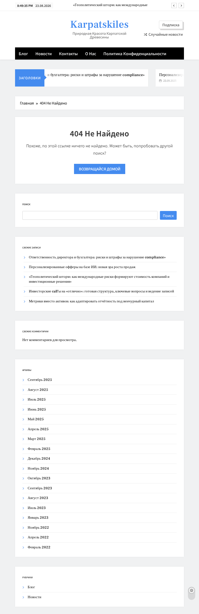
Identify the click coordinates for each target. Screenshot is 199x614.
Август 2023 (38, 498)
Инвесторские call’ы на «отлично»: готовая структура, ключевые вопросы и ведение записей (101, 291)
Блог (23, 53)
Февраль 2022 (39, 547)
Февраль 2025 (39, 449)
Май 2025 (36, 419)
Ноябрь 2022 (38, 527)
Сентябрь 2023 (40, 488)
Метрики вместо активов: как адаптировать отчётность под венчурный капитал (91, 301)
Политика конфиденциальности (134, 53)
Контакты (68, 53)
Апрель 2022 (38, 537)
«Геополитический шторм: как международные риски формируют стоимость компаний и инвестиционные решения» (110, 5)
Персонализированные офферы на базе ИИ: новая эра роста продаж (82, 267)
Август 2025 (38, 389)
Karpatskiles (99, 24)
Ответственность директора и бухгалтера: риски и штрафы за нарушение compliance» (97, 257)
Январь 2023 (38, 517)
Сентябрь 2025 (40, 379)
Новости (43, 53)
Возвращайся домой (99, 168)
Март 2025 (36, 439)
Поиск (26, 204)
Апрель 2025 (38, 429)
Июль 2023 (37, 508)
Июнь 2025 (37, 409)
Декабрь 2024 (39, 458)
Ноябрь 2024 (38, 468)
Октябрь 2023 (39, 478)
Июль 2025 (37, 399)
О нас (90, 53)
